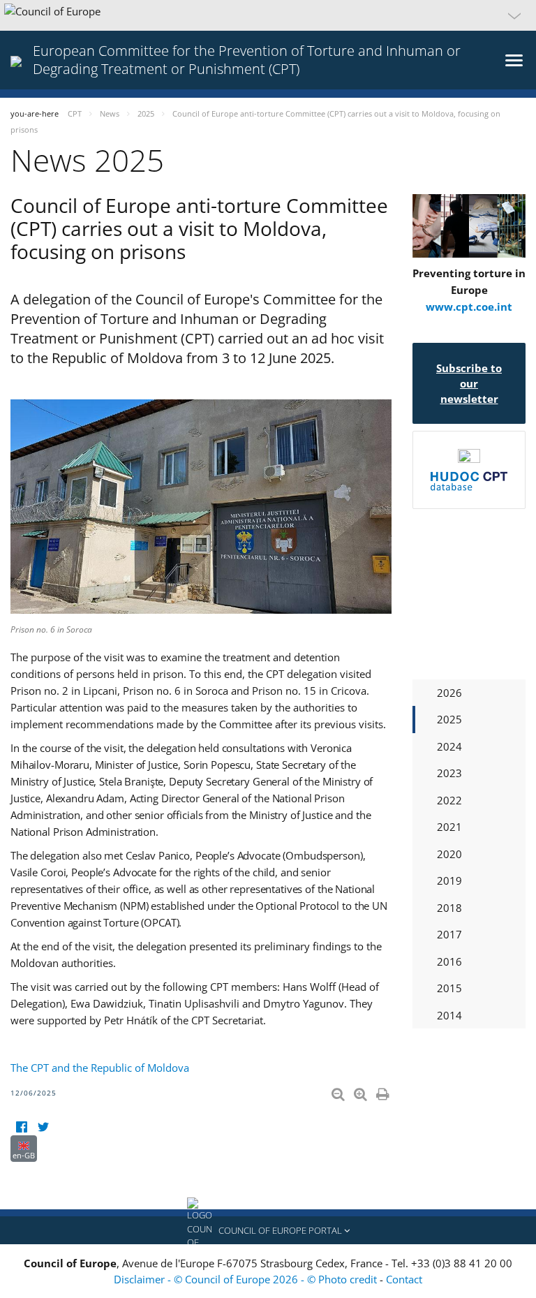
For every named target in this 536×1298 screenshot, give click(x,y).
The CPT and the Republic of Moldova (99, 1068)
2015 (449, 988)
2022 (449, 800)
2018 (449, 908)
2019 (449, 880)
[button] (268, 15)
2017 (449, 934)
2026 (449, 693)
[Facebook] (21, 1126)
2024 (449, 746)
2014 (449, 1015)
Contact (404, 1279)
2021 (449, 827)
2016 (449, 961)
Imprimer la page (384, 1091)
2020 (449, 854)
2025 (449, 719)
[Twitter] (43, 1126)
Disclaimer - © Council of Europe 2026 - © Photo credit (247, 1279)
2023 (449, 773)
